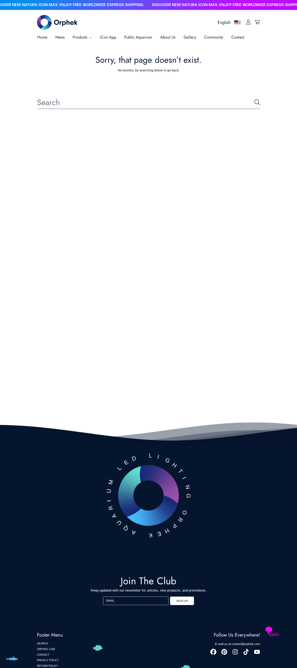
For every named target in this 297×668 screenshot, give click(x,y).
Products (80, 37)
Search (42, 643)
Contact (43, 654)
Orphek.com (46, 649)
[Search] (257, 102)
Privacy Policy (48, 660)
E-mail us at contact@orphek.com (237, 644)
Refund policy (47, 665)
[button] (257, 22)
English (224, 22)
